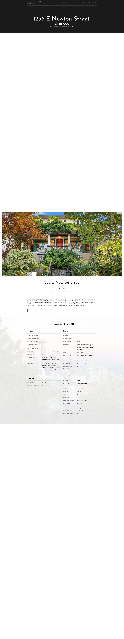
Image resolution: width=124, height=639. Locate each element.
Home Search (81, 2)
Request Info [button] (32, 310)
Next (34, 274)
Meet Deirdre (72, 2)
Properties (64, 2)
